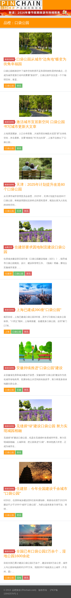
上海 (7, 331)
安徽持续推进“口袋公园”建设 (39, 368)
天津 (19, 211)
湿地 (19, 578)
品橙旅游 (21, 5)
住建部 (8, 273)
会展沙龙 (8, 247)
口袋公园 (9, 85)
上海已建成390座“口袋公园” (38, 310)
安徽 (19, 390)
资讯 (19, 85)
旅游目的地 (9, 59)
